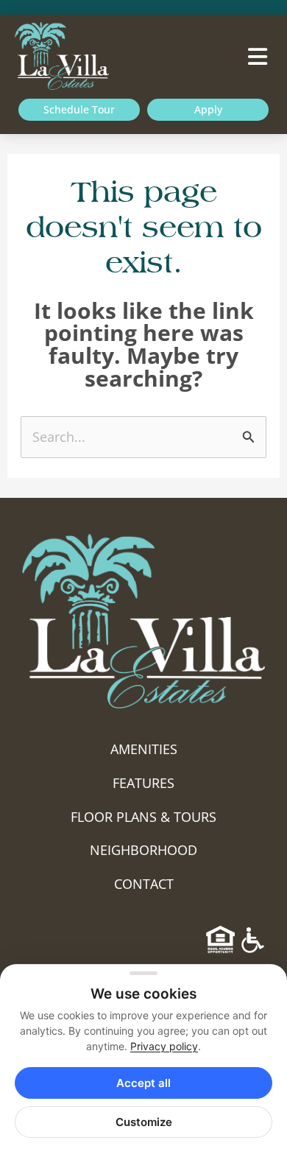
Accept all (143, 1083)
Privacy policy (164, 1046)
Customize (144, 1122)
